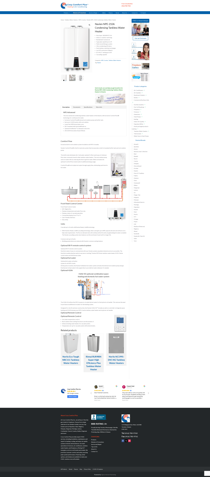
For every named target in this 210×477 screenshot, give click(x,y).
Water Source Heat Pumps (141, 136)
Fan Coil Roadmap (139, 107)
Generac (136, 178)
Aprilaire (136, 146)
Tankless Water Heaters (71, 20)
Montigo (136, 204)
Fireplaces (137, 109)
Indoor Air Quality (139, 121)
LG (134, 192)
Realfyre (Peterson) (139, 226)
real (135, 224)
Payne (135, 221)
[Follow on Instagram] (129, 440)
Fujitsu (136, 175)
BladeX (136, 156)
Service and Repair (96, 444)
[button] (89, 24)
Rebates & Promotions (79, 13)
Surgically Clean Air (139, 236)
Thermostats (137, 133)
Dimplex (136, 163)
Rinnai (135, 231)
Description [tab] (66, 107)
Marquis (136, 200)
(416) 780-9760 (126, 6)
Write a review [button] (73, 396)
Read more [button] (112, 400)
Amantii (136, 144)
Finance (111, 13)
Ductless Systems (139, 104)
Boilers (136, 97)
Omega (136, 219)
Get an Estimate (140, 38)
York (135, 241)
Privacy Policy (87, 469)
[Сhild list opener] (144, 90)
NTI (135, 216)
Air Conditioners (138, 90)
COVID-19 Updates (98, 469)
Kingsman (136, 188)
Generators (137, 114)
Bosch (135, 158)
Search (144, 13)
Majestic (136, 197)
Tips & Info (94, 446)
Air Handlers (137, 93)
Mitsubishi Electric (139, 202)
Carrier (136, 161)
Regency (136, 229)
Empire (136, 171)
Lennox (136, 190)
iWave (135, 185)
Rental (117, 13)
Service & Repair (93, 13)
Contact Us (135, 13)
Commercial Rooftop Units (141, 100)
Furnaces (136, 112)
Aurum (136, 149)
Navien (99, 62)
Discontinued (137, 166)
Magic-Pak (137, 195)
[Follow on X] (126, 440)
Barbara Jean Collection (140, 151)
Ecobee (136, 168)
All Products (64, 469)
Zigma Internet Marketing (108, 474)
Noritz (136, 214)
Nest (135, 212)
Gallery (104, 13)
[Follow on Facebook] (123, 440)
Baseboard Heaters (139, 95)
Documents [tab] (76, 107)
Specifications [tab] (88, 107)
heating (136, 119)
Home (62, 20)
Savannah (136, 233)
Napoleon (136, 207)
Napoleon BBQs (138, 124)
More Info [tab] (99, 107)
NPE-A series (82, 20)
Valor (135, 238)
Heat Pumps (137, 116)
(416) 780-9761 (131, 436)
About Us (124, 13)
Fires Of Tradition (139, 173)
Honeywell (137, 183)
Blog (81, 469)
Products (66, 13)
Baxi (135, 154)
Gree (135, 180)
